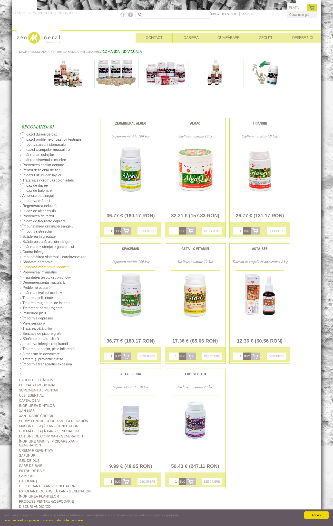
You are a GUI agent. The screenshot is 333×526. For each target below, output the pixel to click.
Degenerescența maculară (43, 282)
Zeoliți (265, 37)
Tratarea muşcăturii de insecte (45, 303)
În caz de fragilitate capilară (43, 221)
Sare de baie (30, 466)
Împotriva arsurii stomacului (43, 144)
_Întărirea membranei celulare (45, 267)
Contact (154, 37)
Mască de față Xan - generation (48, 426)
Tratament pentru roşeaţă (41, 308)
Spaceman (130, 248)
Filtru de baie (32, 471)
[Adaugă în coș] (126, 231)
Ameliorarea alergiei (37, 195)
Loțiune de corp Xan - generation (51, 436)
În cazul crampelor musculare (45, 149)
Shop (23, 52)
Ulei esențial (31, 395)
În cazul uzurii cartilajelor (41, 175)
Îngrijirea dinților (37, 406)
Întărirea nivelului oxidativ (41, 292)
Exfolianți (29, 481)
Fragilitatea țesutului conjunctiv (46, 277)
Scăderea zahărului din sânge (45, 241)
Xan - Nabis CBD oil (36, 416)
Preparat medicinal (37, 385)
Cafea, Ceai (29, 400)
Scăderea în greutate (38, 236)
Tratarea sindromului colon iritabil (47, 180)
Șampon (26, 476)
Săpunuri (27, 455)
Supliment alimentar (38, 390)
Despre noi (302, 37)
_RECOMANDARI (36, 127)
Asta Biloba (130, 374)
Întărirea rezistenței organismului (47, 247)
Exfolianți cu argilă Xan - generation (55, 491)
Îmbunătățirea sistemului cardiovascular (53, 257)
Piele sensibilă (33, 323)
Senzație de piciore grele (41, 333)
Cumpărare (228, 37)
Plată (294, 7)
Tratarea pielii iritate (37, 298)
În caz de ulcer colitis (38, 211)
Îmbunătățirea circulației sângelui (47, 226)
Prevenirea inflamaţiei (39, 272)
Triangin (259, 123)
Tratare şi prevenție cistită (42, 359)
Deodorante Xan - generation (47, 486)
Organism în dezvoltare (40, 354)
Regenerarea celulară (39, 206)
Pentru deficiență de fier (40, 170)
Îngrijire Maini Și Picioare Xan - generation (48, 443)
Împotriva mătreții (35, 201)
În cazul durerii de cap (39, 134)
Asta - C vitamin (195, 248)
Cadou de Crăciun (36, 380)
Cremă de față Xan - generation (49, 431)
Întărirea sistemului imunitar (43, 160)
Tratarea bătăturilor (36, 328)
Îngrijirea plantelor (39, 496)
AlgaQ (195, 123)
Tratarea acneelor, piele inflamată (48, 349)
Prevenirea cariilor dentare (42, 165)
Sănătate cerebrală (36, 262)
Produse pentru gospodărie (46, 501)
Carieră (191, 37)
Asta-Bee (260, 248)
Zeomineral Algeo (130, 123)
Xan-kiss (27, 411)
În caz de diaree (34, 185)
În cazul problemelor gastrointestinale (51, 139)
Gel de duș (29, 461)
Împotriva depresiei (37, 318)
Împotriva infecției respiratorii (44, 344)
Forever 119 (195, 374)
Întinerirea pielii (33, 313)
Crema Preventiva (36, 450)
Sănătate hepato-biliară (40, 338)
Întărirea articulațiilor (37, 155)
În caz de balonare (36, 190)
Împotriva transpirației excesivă (46, 364)
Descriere (147, 231)
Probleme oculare (35, 287)
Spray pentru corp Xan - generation (53, 421)
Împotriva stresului (36, 231)
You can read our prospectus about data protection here (43, 520)
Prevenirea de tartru (37, 216)
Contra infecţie (33, 252)
